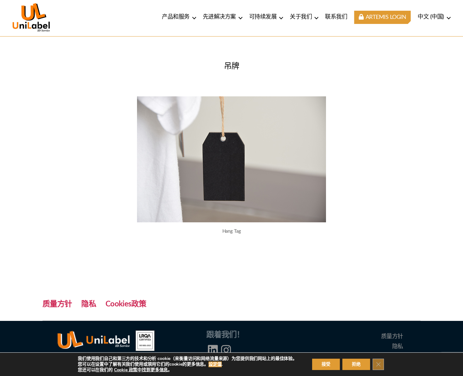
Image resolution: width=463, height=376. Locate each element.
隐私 (88, 304)
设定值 (215, 364)
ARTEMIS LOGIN (385, 17)
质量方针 (57, 304)
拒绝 (356, 364)
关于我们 (301, 17)
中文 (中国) (431, 17)
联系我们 (336, 17)
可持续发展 (263, 17)
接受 (326, 364)
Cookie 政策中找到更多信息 (141, 370)
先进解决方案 (219, 17)
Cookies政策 (126, 304)
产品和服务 (176, 17)
